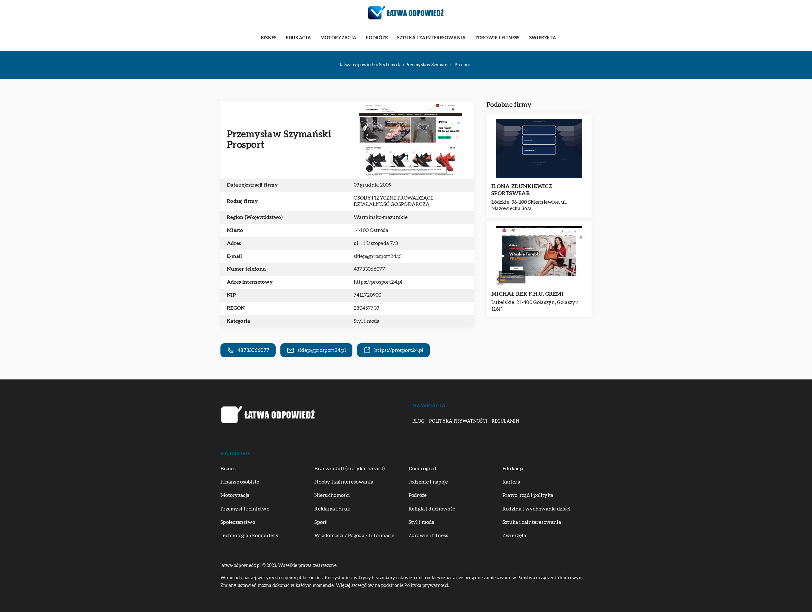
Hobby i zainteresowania (343, 481)
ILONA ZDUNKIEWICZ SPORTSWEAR (521, 190)
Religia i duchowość (432, 508)
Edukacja (298, 38)
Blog (418, 421)
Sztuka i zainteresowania (431, 38)
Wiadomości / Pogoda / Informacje (354, 535)
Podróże (377, 38)
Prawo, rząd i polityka (527, 495)
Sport (320, 522)
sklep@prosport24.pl (378, 256)
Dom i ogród (422, 468)
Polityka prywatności (458, 421)
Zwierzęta (542, 38)
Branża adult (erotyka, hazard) (349, 468)
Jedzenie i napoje (428, 481)
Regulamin (505, 421)
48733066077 (369, 269)
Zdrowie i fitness (497, 38)
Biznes (269, 38)
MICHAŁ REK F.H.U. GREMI (527, 294)
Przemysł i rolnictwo (244, 508)
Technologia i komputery (249, 535)
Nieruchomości (332, 495)
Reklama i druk (332, 508)
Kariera (511, 481)
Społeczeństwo (237, 522)
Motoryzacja (338, 38)
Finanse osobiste (239, 481)
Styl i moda (367, 321)
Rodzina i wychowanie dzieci (536, 508)
